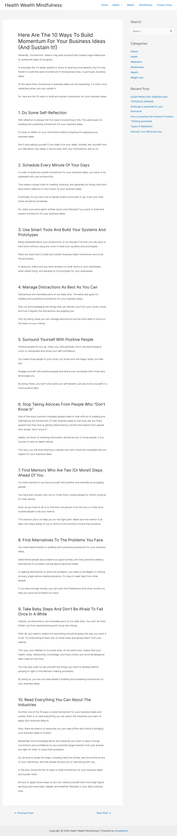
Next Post (104, 812)
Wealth (134, 72)
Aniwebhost (121, 830)
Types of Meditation (142, 126)
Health (134, 56)
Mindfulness (137, 67)
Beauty (134, 51)
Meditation (136, 62)
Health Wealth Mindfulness (33, 5)
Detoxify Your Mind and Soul (146, 131)
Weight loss (137, 77)
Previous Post (23, 812)
